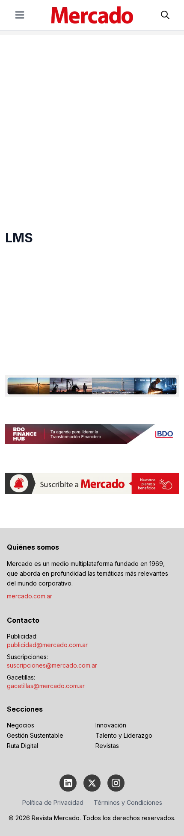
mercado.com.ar (29, 596)
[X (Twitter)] (92, 783)
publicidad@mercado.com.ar (47, 644)
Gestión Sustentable (35, 735)
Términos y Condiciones (128, 802)
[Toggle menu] (19, 15)
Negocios (20, 725)
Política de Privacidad (52, 802)
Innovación (110, 725)
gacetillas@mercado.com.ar (46, 685)
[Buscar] (165, 15)
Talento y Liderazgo (123, 735)
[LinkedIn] (68, 783)
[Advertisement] (92, 127)
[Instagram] (116, 783)
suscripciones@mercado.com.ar (52, 665)
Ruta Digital (22, 745)
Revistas (107, 745)
